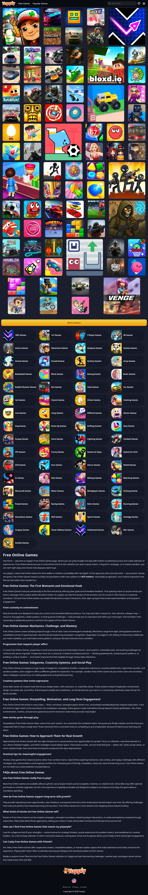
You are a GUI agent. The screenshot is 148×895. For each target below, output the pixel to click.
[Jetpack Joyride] (16, 313)
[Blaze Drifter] (53, 217)
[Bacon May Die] (32, 140)
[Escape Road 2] (11, 256)
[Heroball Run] (32, 217)
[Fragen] (96, 236)
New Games (24, 3)
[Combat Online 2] (32, 159)
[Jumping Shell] (84, 275)
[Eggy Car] (11, 140)
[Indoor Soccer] (96, 217)
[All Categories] (144, 3)
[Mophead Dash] (75, 121)
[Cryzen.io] (52, 198)
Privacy (75, 887)
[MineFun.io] (32, 82)
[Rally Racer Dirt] (11, 63)
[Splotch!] (11, 102)
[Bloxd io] (106, 82)
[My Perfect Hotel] (21, 198)
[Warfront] (53, 102)
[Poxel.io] (48, 294)
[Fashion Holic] (94, 159)
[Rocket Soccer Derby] (11, 217)
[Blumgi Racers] (53, 275)
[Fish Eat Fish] (11, 236)
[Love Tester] (32, 236)
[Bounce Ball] (94, 140)
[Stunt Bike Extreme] (136, 63)
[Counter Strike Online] (95, 44)
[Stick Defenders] (127, 198)
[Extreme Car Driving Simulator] (11, 82)
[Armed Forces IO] (115, 256)
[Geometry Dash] (74, 25)
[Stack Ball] (11, 159)
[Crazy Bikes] (48, 313)
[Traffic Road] (32, 102)
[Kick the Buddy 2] (53, 121)
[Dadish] (136, 275)
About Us (66, 887)
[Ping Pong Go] (95, 198)
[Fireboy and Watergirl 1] (53, 256)
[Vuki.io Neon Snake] (32, 256)
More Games (74, 322)
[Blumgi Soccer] (63, 159)
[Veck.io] (95, 25)
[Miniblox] (11, 275)
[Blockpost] (136, 121)
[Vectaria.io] (136, 159)
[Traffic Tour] (11, 121)
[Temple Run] (32, 121)
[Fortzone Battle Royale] (32, 63)
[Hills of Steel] (75, 82)
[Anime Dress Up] (136, 102)
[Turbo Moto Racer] (53, 63)
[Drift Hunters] (80, 294)
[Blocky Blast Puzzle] (75, 236)
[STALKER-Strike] (127, 236)
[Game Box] (139, 3)
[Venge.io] (122, 313)
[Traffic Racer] (53, 82)
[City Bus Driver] (136, 140)
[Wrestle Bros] (53, 236)
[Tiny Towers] (32, 275)
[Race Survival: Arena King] (75, 217)
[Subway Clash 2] (75, 63)
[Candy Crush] (74, 179)
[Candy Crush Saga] (74, 198)
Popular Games (40, 3)
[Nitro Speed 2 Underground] (52, 25)
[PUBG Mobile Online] (115, 275)
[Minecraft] (52, 44)
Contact (83, 887)
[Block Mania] (16, 294)
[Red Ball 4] (115, 140)
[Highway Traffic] (74, 44)
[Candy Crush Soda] (95, 179)
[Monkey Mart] (136, 82)
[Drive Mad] (106, 121)
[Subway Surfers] (21, 44)
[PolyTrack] (75, 102)
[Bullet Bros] (80, 313)
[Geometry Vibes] (127, 44)
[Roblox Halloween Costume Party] (115, 159)
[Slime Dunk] (136, 256)
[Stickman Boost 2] (52, 179)
